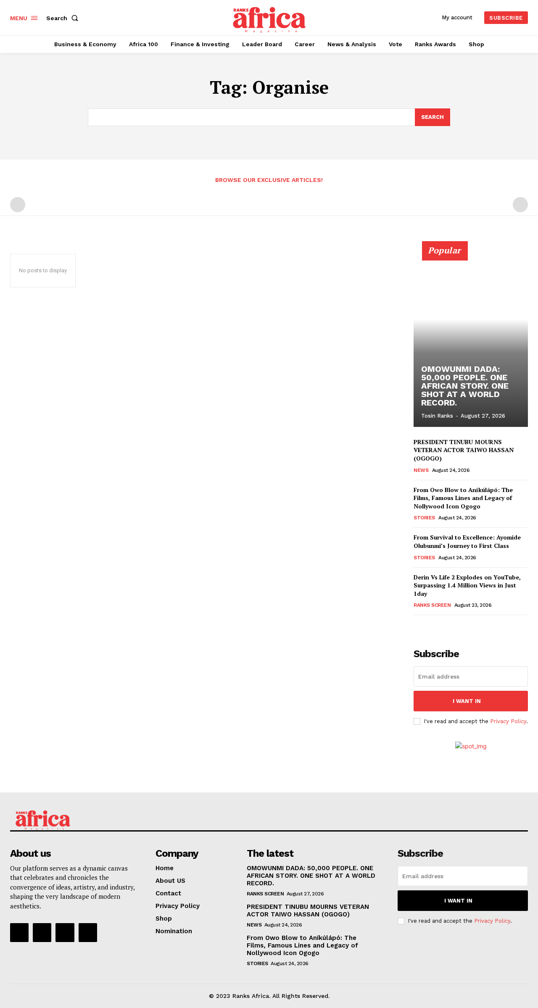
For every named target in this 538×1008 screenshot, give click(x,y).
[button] (64, 18)
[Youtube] (88, 932)
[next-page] (432, 626)
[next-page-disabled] (520, 204)
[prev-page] (17, 204)
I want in (467, 701)
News (421, 470)
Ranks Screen (432, 605)
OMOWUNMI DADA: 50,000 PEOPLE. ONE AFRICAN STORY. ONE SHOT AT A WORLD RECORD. (465, 386)
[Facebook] (19, 932)
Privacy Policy (508, 721)
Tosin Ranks (437, 416)
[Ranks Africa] (270, 16)
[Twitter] (64, 932)
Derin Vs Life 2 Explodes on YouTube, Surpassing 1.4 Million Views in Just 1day (467, 585)
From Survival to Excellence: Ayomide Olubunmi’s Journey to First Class (467, 541)
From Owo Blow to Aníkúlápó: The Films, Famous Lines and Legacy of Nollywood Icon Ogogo (463, 498)
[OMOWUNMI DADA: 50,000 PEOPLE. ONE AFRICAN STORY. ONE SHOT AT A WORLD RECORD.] (471, 338)
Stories (424, 518)
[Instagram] (42, 932)
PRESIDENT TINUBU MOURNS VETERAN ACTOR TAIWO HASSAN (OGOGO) (464, 450)
